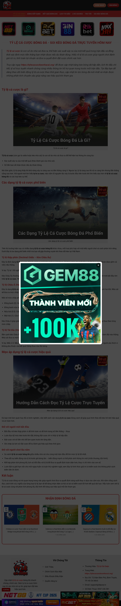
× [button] (98, 265)
